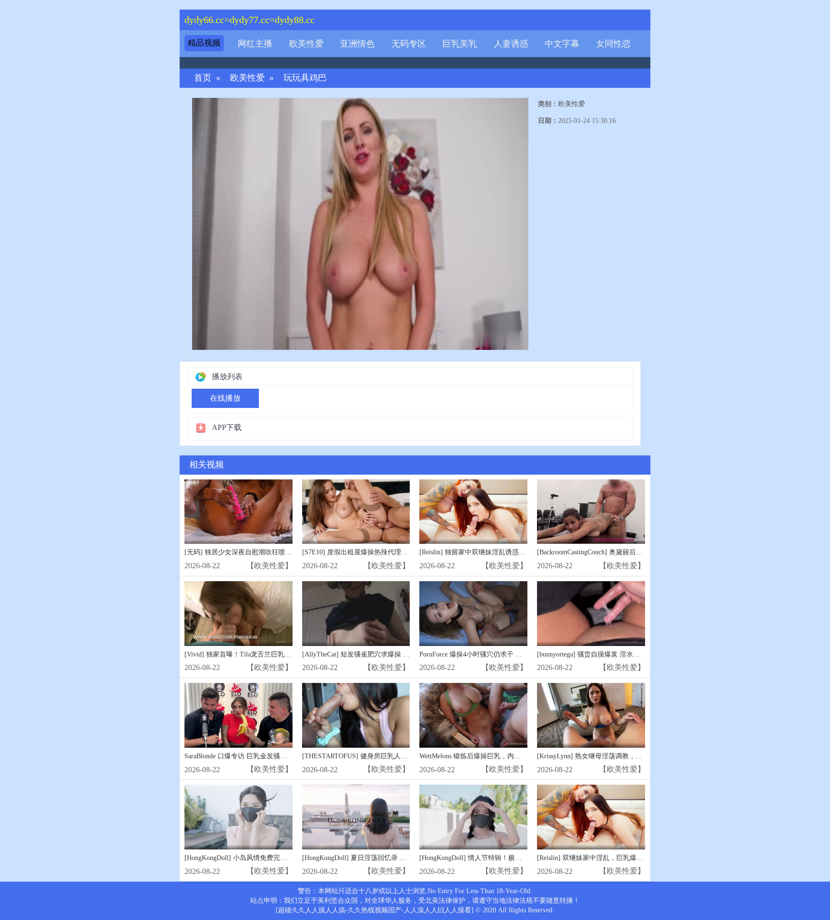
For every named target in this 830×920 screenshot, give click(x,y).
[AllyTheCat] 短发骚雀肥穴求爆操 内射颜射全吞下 (376, 654)
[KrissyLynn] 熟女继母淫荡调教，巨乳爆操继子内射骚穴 (620, 756)
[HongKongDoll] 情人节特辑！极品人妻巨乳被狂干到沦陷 (504, 857)
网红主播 (255, 43)
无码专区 (408, 43)
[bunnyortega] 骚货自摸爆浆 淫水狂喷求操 (598, 654)
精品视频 (204, 43)
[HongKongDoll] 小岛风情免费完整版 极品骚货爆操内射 (266, 857)
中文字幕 (562, 43)
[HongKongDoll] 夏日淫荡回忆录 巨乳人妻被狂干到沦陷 (384, 857)
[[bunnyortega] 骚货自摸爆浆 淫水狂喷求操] (591, 613)
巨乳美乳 (459, 43)
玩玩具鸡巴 (305, 78)
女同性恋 (613, 43)
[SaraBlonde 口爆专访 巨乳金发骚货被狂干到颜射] (238, 715)
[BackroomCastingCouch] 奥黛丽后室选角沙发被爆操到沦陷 (623, 552)
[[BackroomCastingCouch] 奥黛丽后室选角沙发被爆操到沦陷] (591, 511)
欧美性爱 (306, 43)
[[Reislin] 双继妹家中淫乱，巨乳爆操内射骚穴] (591, 817)
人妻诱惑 (511, 43)
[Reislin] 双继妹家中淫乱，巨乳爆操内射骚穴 (603, 857)
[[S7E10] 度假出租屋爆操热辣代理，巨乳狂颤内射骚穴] (356, 511)
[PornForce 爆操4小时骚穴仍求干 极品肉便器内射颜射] (473, 613)
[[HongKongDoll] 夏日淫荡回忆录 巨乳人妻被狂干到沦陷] (356, 817)
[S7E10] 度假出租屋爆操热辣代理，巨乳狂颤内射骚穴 (382, 552)
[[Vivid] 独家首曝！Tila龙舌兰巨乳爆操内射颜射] (238, 613)
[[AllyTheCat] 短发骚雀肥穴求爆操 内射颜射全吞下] (356, 613)
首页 (202, 78)
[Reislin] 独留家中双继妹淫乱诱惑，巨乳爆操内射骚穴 (499, 552)
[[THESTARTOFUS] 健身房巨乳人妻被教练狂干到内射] (356, 715)
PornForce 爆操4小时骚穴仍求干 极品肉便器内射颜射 (497, 654)
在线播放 (225, 398)
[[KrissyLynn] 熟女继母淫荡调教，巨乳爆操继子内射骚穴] (591, 715)
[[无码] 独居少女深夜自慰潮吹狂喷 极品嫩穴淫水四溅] (238, 511)
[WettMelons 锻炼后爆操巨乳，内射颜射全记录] (473, 715)
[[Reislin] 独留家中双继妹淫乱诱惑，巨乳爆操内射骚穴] (473, 511)
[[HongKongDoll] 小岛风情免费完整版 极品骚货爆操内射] (238, 817)
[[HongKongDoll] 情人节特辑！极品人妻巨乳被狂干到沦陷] (473, 817)
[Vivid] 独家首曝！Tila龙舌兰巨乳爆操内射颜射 (254, 654)
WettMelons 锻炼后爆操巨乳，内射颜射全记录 (486, 756)
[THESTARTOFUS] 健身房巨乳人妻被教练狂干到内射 (381, 756)
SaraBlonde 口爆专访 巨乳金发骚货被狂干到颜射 (255, 756)
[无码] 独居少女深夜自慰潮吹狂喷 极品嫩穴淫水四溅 (262, 552)
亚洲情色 (357, 43)
